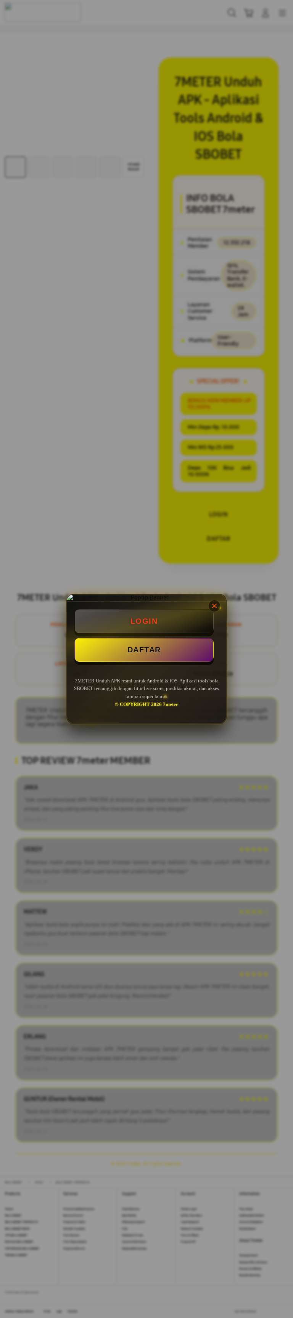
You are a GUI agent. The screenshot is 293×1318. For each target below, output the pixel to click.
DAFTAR (144, 649)
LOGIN (144, 621)
